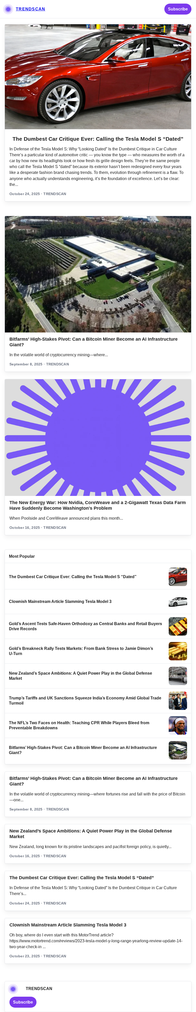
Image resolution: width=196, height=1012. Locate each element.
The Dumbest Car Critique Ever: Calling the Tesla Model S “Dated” (98, 139)
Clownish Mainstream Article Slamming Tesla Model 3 (60, 601)
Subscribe (178, 9)
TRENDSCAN (30, 9)
